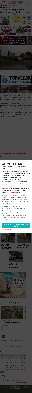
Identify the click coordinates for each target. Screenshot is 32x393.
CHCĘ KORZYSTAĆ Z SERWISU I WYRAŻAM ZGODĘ (16, 225)
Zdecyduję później (6, 229)
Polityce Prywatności (15, 192)
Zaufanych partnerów (22, 183)
